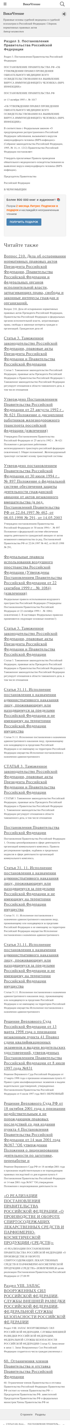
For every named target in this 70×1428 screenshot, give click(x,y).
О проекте (26, 1414)
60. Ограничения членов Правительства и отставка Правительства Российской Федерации (28, 1368)
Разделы (40, 1414)
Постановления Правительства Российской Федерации (31, 830)
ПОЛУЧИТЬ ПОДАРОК (24, 222)
